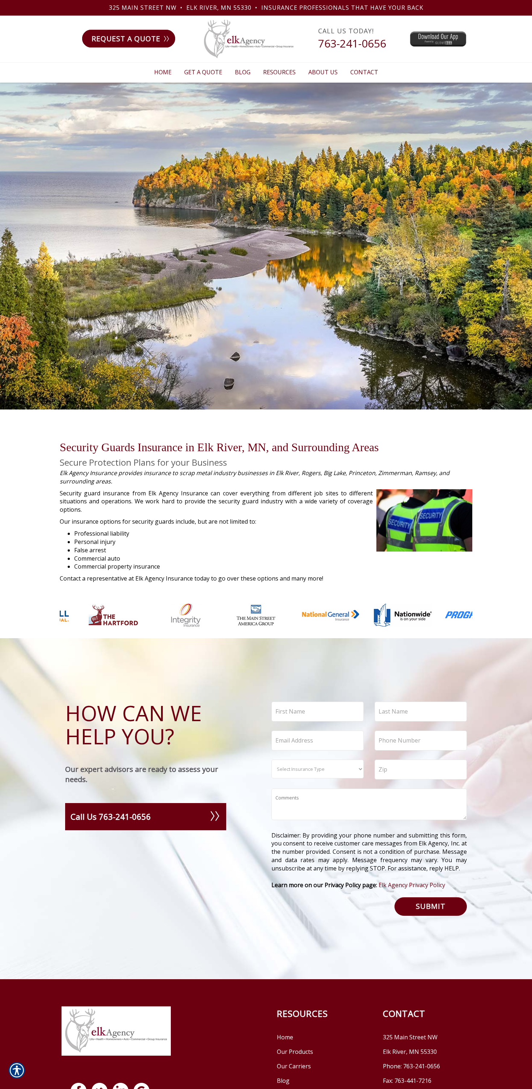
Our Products (295, 1052)
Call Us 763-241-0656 (111, 816)
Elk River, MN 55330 (219, 8)
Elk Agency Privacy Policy (412, 885)
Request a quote (126, 38)
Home (285, 1037)
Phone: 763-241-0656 (411, 1066)
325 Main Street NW (143, 8)
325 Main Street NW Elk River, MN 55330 (410, 1044)
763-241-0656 (352, 43)
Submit (431, 906)
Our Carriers (294, 1066)
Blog (283, 1081)
